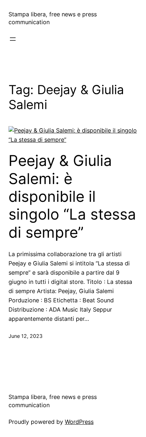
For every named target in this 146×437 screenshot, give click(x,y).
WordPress (79, 421)
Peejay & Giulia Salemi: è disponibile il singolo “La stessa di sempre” (72, 196)
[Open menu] (13, 39)
